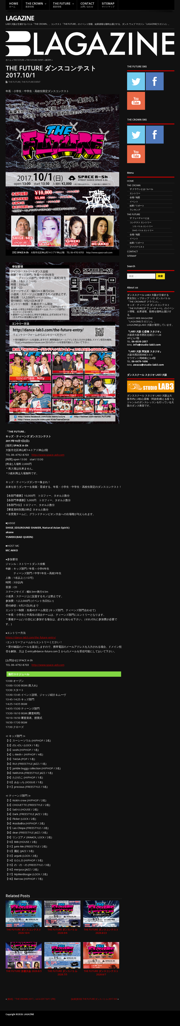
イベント (134, 201)
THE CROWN (34, 5)
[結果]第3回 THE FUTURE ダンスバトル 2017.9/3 (94, 998)
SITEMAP (108, 5)
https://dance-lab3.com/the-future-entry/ (31, 637)
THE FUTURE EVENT (31, 81)
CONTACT (87, 5)
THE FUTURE (61, 5)
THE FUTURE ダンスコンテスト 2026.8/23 (101, 931)
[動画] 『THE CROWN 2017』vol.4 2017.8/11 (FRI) (31, 998)
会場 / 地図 (135, 197)
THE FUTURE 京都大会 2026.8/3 (23, 971)
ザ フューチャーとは (139, 218)
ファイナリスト (137, 246)
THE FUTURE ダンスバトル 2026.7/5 (62, 973)
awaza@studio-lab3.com (148, 364)
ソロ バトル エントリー (142, 226)
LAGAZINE (20, 18)
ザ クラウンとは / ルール (141, 189)
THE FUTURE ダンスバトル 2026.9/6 (62, 931)
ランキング (135, 209)
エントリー (135, 193)
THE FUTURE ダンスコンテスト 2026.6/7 (101, 973)
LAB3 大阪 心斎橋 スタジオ (145, 331)
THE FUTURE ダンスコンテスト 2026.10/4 (23, 931)
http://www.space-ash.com (48, 454)
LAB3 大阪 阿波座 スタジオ (145, 351)
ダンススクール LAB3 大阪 (141, 294)
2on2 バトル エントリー (142, 230)
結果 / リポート (137, 205)
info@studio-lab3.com (147, 344)
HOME (13, 5)
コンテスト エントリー (140, 222)
